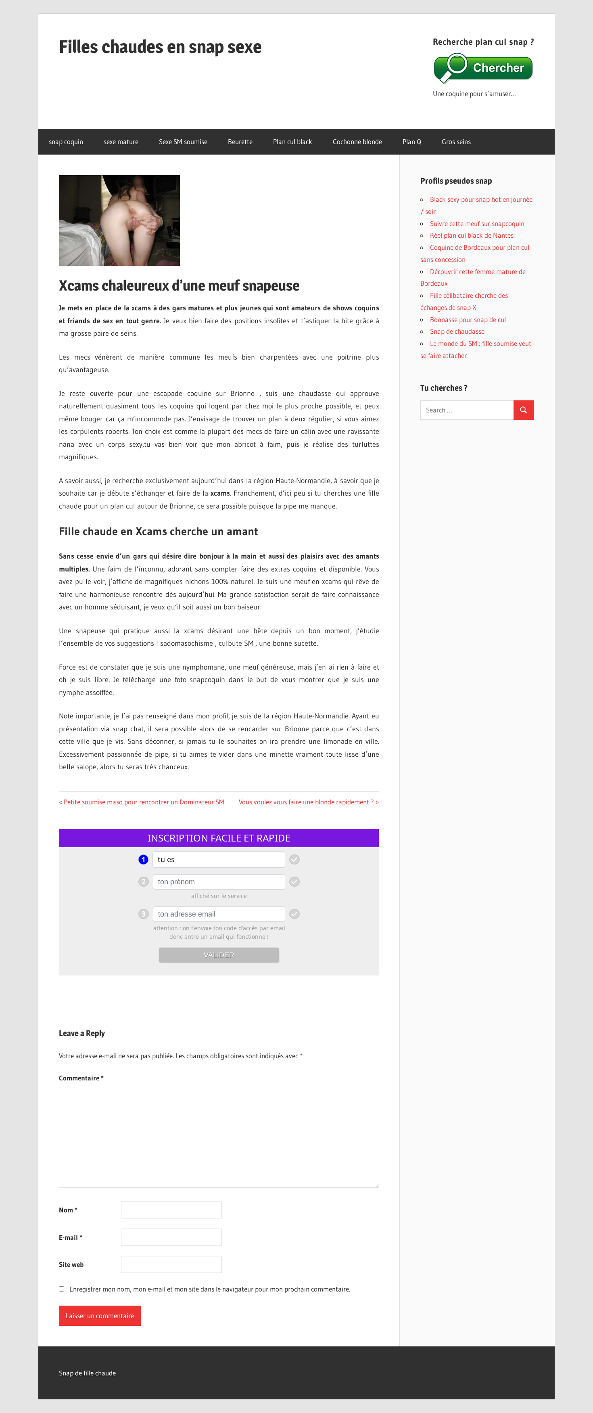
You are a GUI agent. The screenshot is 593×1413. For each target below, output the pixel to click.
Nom (68, 1210)
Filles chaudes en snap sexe (160, 46)
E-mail (70, 1237)
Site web (71, 1264)
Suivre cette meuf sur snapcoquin (477, 223)
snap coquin (66, 141)
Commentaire (81, 1078)
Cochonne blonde (357, 141)
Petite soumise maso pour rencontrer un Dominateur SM (143, 802)
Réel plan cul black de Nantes (472, 235)
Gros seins (456, 141)
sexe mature (121, 141)
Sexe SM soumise (183, 141)
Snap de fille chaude (87, 1373)
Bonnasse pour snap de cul (468, 319)
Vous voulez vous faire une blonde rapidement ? (306, 802)
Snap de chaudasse (457, 331)
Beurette (240, 141)
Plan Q (412, 141)
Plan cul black (292, 141)
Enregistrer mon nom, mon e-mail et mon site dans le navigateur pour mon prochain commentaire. (209, 1289)
